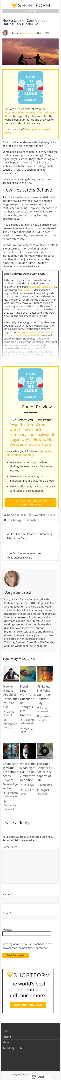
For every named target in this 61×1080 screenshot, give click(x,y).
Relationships (31, 520)
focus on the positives (42, 286)
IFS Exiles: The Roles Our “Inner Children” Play (44, 694)
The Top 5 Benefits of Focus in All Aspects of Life (44, 772)
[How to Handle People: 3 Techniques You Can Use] (11, 667)
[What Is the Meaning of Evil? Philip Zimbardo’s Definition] (28, 744)
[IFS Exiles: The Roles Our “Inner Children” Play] (45, 667)
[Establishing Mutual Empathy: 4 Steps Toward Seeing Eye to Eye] (11, 744)
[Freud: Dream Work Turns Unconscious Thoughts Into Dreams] (28, 667)
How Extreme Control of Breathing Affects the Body (29, 536)
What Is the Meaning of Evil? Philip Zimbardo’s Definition (27, 772)
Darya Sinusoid (28, 33)
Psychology (14, 520)
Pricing (6, 1036)
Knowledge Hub (12, 1048)
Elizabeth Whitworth (28, 721)
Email (6, 913)
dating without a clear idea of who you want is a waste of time (28, 333)
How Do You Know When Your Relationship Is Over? (25, 555)
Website (7, 929)
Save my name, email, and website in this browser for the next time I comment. (27, 946)
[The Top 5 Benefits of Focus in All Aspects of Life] (45, 744)
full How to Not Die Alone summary (29, 453)
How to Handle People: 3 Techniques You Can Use (11, 696)
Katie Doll (29, 785)
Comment (9, 847)
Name (7, 894)
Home (6, 1031)
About (6, 1042)
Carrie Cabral (9, 713)
